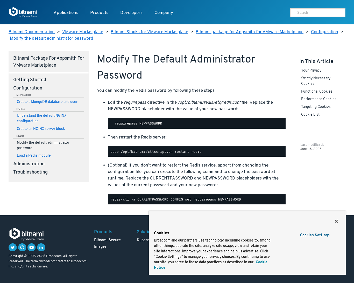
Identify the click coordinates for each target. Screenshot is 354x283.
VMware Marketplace (82, 32)
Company (163, 13)
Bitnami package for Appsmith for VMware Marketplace (249, 32)
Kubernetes (147, 240)
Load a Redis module (34, 156)
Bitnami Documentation (32, 32)
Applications (66, 13)
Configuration (324, 32)
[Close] (336, 221)
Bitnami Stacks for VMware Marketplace (149, 32)
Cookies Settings (315, 235)
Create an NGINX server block (41, 129)
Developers (131, 13)
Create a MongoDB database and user (47, 102)
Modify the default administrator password (51, 38)
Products (99, 13)
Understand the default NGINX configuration (41, 118)
